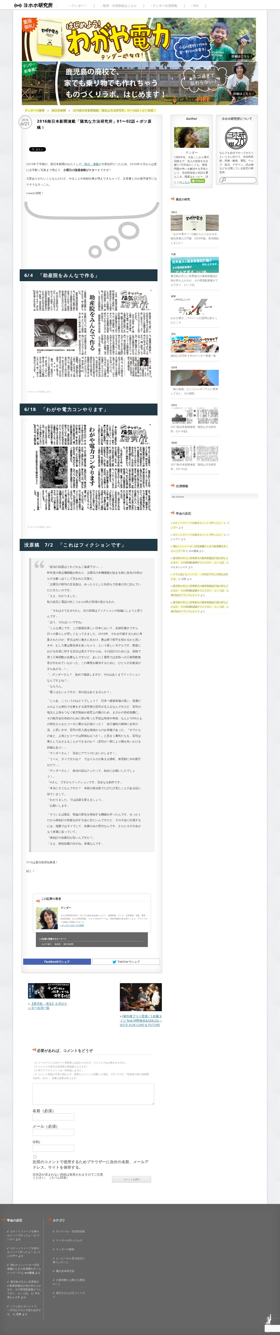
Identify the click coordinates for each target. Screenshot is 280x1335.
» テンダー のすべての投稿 (72, 925)
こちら (186, 182)
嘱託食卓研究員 (65, 1271)
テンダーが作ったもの (69, 1240)
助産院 (57, 944)
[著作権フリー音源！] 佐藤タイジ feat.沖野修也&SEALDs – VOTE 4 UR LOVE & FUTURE (141, 1020)
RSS (196, 6)
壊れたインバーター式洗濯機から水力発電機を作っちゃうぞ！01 (24, 1268)
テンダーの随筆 (35, 110)
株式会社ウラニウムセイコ (185, 595)
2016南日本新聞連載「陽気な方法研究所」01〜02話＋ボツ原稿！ (114, 110)
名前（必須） (44, 1110)
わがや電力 (46, 944)
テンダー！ (79, 6)
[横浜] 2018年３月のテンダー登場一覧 (193, 356)
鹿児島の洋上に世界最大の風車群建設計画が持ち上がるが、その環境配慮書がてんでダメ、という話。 (194, 280)
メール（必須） (46, 1126)
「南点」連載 (90, 164)
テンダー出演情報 (165, 6)
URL (36, 1141)
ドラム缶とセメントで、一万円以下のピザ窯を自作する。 (24, 1310)
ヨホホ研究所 (38, 5)
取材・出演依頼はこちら (120, 6)
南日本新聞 (59, 110)
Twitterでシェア (128, 962)
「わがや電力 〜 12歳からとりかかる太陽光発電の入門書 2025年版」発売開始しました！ (195, 238)
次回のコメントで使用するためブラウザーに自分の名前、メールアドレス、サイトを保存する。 (91, 1164)
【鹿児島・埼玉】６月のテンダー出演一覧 (47, 1006)
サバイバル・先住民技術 (70, 1231)
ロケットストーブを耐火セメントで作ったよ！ (198, 522)
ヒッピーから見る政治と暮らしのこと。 (69, 1260)
